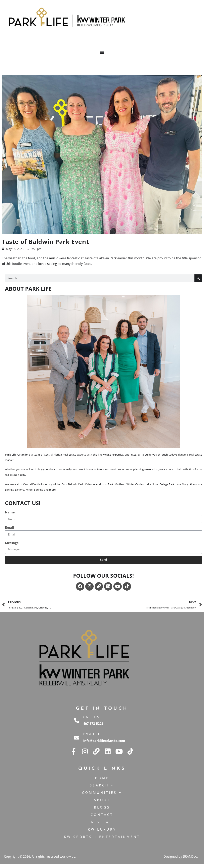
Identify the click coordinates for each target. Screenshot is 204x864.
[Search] (198, 278)
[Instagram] (89, 586)
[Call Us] (76, 720)
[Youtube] (117, 586)
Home (102, 778)
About (102, 800)
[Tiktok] (127, 586)
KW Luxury (102, 829)
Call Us (91, 717)
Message (12, 543)
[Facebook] (80, 586)
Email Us (92, 734)
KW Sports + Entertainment (102, 837)
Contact (102, 815)
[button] (102, 52)
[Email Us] (76, 737)
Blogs (102, 807)
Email (9, 527)
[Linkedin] (108, 586)
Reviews (102, 822)
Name (10, 512)
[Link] (99, 586)
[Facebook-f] (73, 751)
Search (99, 785)
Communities (99, 793)
